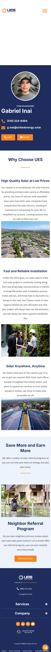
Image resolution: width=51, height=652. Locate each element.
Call (9, 137)
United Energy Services (29, 582)
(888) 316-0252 (26, 589)
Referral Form (25, 558)
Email (26, 137)
